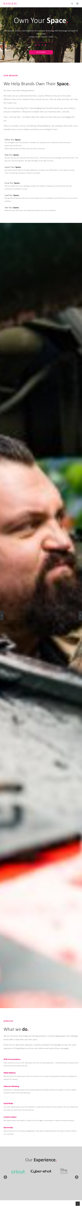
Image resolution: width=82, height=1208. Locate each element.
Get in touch (41, 52)
